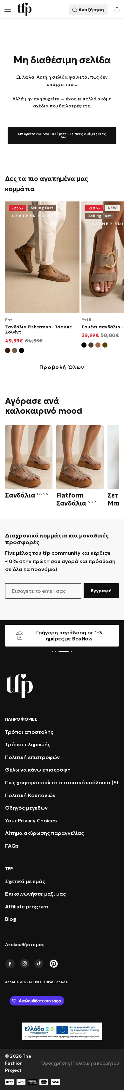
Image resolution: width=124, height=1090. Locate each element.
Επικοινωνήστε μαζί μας (35, 893)
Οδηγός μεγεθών (26, 807)
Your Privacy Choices (31, 820)
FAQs (11, 846)
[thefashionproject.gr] (19, 686)
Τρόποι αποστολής (29, 732)
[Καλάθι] (117, 10)
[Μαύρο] (83, 346)
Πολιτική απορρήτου (95, 1063)
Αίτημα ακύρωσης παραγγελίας (44, 833)
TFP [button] (9, 868)
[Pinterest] (54, 963)
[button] (7, 9)
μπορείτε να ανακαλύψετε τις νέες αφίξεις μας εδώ (62, 135)
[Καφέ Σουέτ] (7, 351)
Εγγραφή (101, 590)
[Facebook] (10, 963)
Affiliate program (26, 906)
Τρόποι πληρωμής (28, 744)
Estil (10, 320)
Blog (10, 919)
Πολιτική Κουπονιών (30, 795)
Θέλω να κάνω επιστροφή (37, 769)
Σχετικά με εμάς (25, 881)
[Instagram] (24, 963)
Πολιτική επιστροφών (32, 757)
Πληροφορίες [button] (21, 719)
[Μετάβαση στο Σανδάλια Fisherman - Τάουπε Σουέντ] (42, 257)
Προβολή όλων (62, 367)
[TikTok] (39, 963)
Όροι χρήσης (55, 1063)
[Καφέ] (104, 346)
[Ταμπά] (97, 346)
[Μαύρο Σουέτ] (21, 351)
